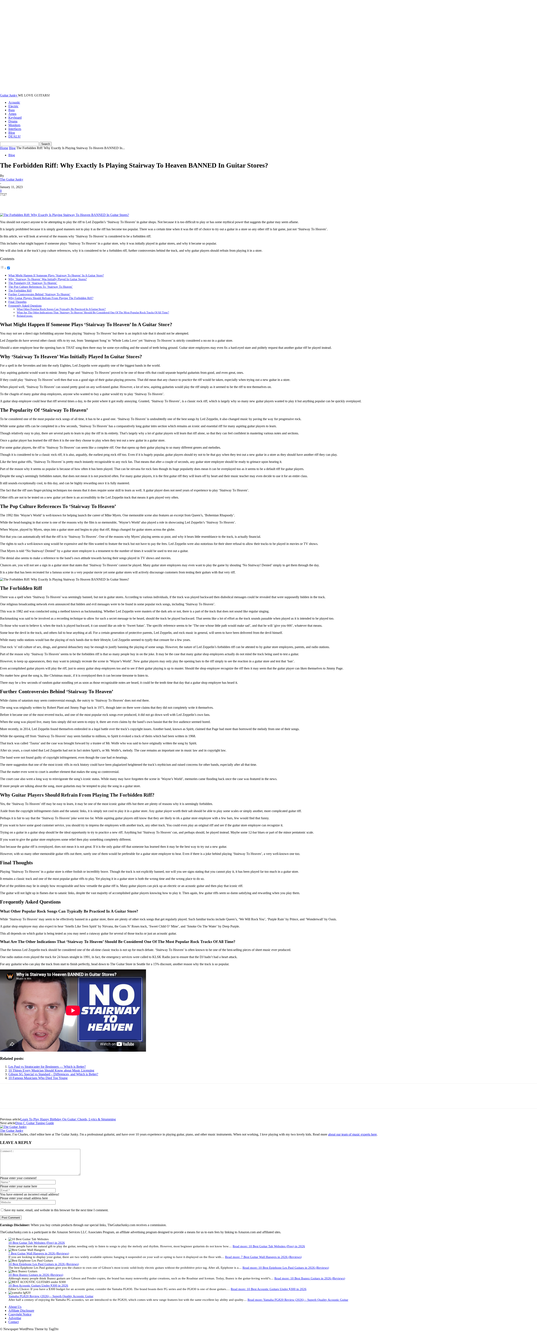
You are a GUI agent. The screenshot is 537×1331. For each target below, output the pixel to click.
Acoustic (14, 102)
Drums (12, 121)
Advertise (14, 1318)
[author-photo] (13, 1127)
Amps (12, 114)
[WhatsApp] (52, 201)
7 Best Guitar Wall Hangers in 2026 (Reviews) (38, 1253)
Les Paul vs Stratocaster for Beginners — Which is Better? (47, 1066)
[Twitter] (22, 201)
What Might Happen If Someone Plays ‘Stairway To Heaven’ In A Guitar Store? (56, 275)
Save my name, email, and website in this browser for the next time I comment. (56, 1210)
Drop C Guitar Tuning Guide (34, 1123)
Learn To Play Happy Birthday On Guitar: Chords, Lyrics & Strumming (68, 1119)
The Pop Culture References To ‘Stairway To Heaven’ (40, 286)
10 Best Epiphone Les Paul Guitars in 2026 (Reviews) (43, 1264)
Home (4, 148)
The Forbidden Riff (20, 290)
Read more (269, 1246)
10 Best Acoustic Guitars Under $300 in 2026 (38, 1285)
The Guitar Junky (11, 179)
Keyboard (15, 117)
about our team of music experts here (352, 1134)
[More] (67, 201)
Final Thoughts (17, 301)
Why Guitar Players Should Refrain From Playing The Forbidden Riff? (50, 298)
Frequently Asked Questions (25, 305)
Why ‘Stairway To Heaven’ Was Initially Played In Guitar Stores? (47, 279)
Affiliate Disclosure (21, 1310)
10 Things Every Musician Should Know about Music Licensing (51, 1070)
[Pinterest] (37, 201)
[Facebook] (7, 201)
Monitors (14, 125)
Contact (13, 1322)
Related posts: (25, 315)
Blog (11, 132)
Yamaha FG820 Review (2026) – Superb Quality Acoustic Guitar (50, 1296)
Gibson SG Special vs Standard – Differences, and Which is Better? (53, 1074)
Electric (13, 106)
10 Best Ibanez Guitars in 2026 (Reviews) (35, 1274)
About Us (14, 1307)
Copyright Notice (19, 1314)
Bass (11, 110)
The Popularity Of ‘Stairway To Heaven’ (32, 283)
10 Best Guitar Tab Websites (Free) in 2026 (36, 1242)
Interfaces (14, 129)
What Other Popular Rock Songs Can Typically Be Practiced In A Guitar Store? (61, 309)
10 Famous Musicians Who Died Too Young (38, 1078)
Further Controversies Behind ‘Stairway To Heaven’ (39, 294)
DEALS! (14, 136)
